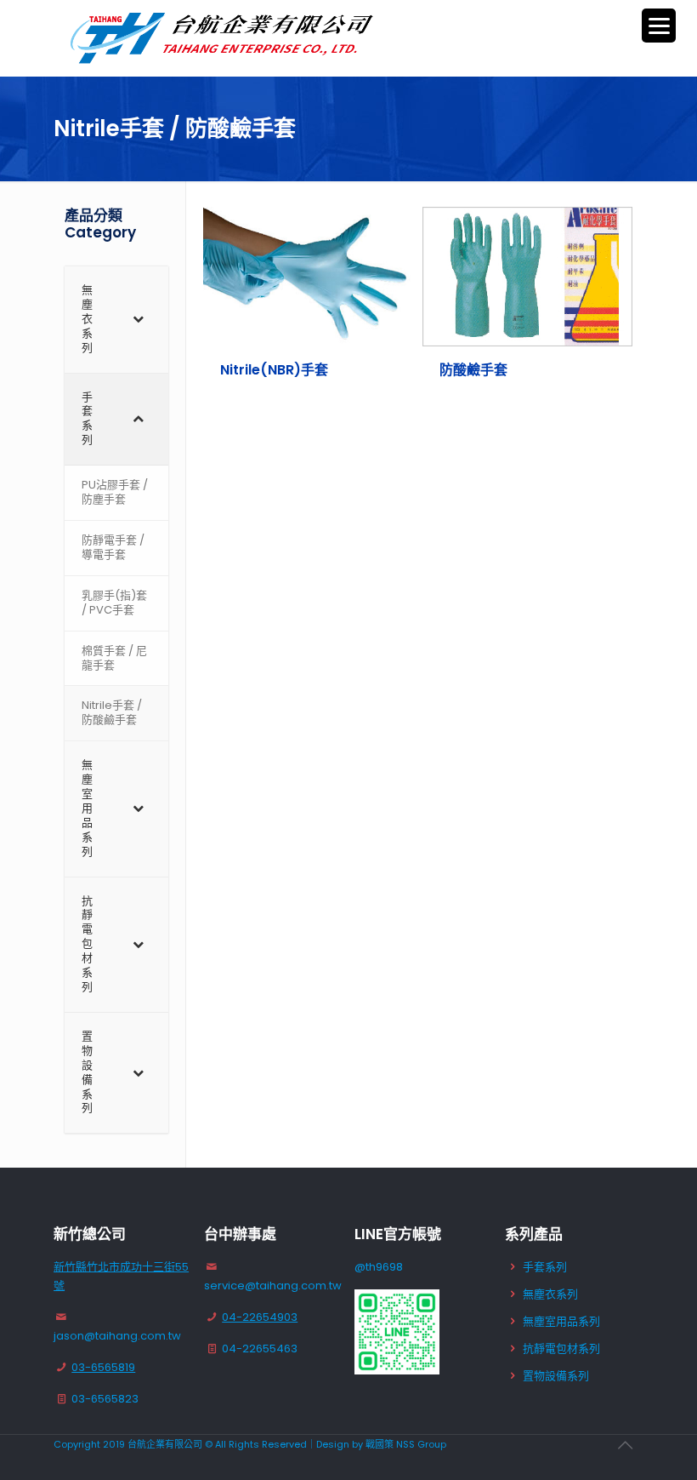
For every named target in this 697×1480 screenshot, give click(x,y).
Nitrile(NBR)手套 (274, 370)
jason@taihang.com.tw (117, 1336)
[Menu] (659, 26)
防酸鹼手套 (473, 370)
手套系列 (545, 1267)
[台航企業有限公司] (224, 38)
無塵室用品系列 (561, 1321)
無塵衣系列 (550, 1294)
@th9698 (378, 1267)
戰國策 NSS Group (406, 1444)
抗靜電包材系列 (561, 1348)
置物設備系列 (556, 1376)
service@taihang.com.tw (273, 1285)
